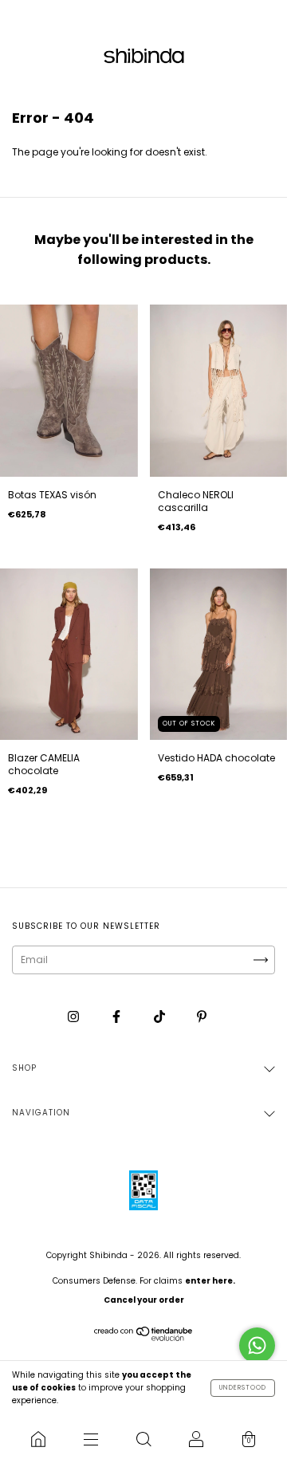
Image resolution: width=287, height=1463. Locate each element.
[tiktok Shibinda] (160, 1016)
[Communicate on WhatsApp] (257, 1345)
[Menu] (91, 1439)
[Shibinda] (38, 1439)
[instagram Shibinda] (74, 1016)
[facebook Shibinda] (117, 1016)
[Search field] (143, 1439)
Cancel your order (144, 1300)
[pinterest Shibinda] (201, 1016)
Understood (242, 1387)
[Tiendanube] (144, 1338)
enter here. (210, 1281)
